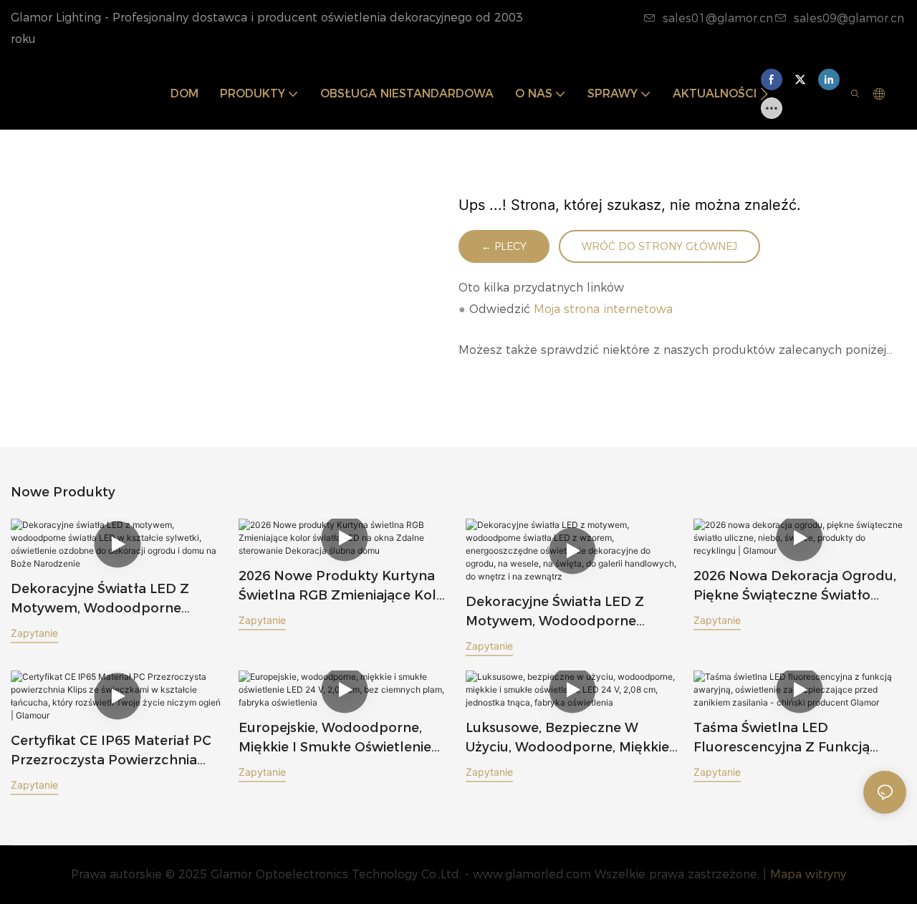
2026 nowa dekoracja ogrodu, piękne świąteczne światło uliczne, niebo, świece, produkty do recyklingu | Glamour (794, 586)
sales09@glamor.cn (849, 18)
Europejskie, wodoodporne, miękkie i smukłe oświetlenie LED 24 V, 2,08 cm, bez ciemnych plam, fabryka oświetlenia (335, 738)
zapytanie (34, 633)
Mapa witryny (808, 874)
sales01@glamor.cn (718, 18)
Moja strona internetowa (603, 309)
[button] (764, 93)
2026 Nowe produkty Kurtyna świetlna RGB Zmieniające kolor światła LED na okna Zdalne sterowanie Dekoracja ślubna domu (345, 586)
